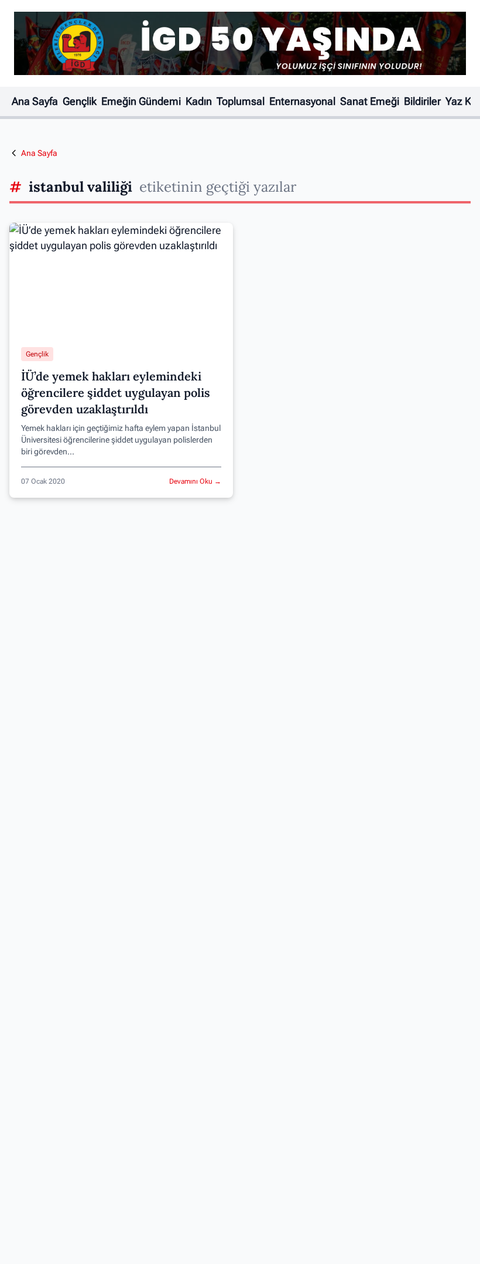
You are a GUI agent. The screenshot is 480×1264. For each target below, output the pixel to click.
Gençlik (80, 101)
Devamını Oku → (195, 481)
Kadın (199, 101)
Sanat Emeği (369, 101)
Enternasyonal (302, 101)
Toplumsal (241, 101)
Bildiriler (422, 101)
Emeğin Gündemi (141, 101)
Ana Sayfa (35, 101)
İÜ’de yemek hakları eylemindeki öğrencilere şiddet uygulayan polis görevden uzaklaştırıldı (115, 392)
